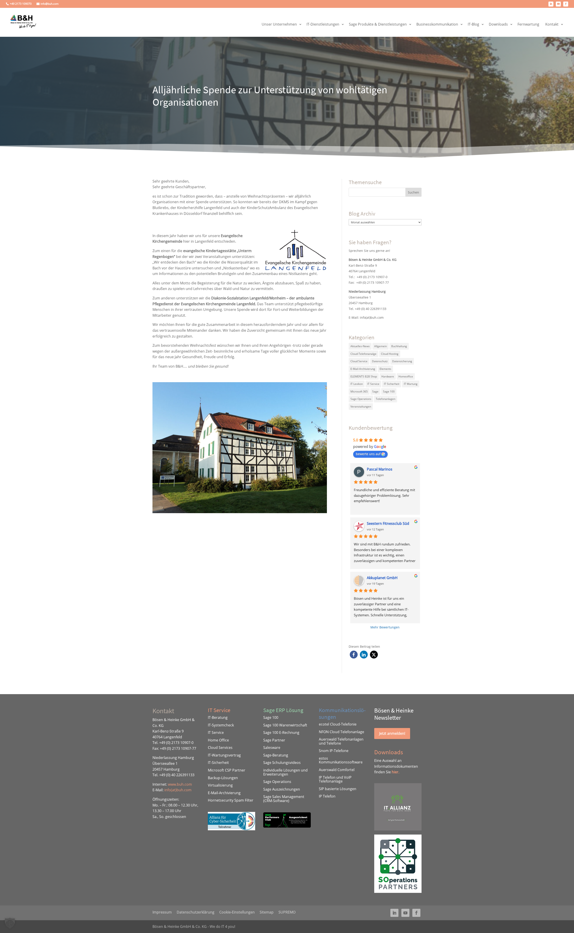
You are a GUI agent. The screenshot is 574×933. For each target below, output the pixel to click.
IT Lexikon (356, 384)
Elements (385, 369)
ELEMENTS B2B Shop (363, 376)
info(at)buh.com (372, 317)
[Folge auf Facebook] (565, 4)
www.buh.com (180, 784)
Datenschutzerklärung (195, 912)
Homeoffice (405, 376)
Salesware (271, 747)
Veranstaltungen (360, 406)
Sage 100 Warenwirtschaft (285, 725)
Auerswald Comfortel (336, 769)
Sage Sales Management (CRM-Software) (283, 798)
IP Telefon (327, 796)
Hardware (387, 376)
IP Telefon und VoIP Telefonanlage (335, 779)
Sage (375, 391)
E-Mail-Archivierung (362, 369)
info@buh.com (50, 4)
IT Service (373, 384)
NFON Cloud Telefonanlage (341, 731)
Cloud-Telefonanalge (363, 354)
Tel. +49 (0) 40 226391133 (367, 309)
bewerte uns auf (368, 454)
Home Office (218, 740)
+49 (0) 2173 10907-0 (372, 277)
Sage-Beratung (275, 755)
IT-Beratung (218, 717)
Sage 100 (389, 391)
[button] (354, 654)
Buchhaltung (399, 346)
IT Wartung (410, 384)
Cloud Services (220, 747)
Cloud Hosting (389, 354)
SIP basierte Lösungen (337, 788)
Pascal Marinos (379, 469)
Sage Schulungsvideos (282, 762)
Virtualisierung (220, 785)
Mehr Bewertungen (385, 627)
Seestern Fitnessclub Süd (388, 523)
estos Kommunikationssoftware (341, 760)
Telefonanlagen (385, 399)
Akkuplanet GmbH (382, 577)
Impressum (162, 912)
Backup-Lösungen (223, 777)
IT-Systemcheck (221, 725)
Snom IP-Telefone (333, 750)
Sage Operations (360, 399)
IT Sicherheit (391, 384)
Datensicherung (402, 361)
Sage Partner (274, 740)
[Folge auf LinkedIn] (550, 4)
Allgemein (380, 346)
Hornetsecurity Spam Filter (230, 800)
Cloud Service (358, 361)
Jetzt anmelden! (392, 733)
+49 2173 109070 (21, 4)
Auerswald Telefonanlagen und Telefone (341, 741)
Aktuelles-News (360, 346)
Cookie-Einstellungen (237, 912)
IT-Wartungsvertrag (224, 755)
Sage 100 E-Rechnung (281, 732)
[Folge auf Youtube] (558, 4)
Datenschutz (380, 361)
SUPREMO (287, 912)
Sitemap (267, 912)
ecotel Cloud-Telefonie (338, 724)
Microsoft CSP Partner (226, 770)
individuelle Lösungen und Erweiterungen (285, 772)
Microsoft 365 (359, 391)
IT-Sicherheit (218, 762)
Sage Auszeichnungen (281, 789)
